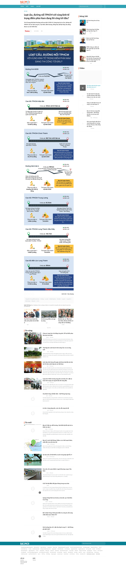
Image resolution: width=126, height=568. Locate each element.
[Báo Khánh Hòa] (44, 516)
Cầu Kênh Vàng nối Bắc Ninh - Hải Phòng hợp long (56, 394)
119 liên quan (50, 429)
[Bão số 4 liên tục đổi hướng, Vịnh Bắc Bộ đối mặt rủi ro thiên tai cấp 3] (33, 430)
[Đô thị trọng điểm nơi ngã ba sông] (49, 313)
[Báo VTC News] (44, 444)
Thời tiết (52, 550)
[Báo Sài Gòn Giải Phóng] (44, 456)
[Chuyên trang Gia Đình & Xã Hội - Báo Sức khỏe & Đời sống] (88, 128)
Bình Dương (27, 301)
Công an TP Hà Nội (82, 550)
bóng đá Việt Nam (94, 547)
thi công (42, 299)
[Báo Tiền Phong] (27, 31)
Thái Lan (94, 550)
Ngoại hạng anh (31, 550)
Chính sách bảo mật (23, 562)
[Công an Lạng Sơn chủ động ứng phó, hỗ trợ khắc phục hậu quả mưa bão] (33, 338)
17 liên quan (52, 382)
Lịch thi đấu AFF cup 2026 (44, 552)
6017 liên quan (51, 456)
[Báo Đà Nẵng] (43, 322)
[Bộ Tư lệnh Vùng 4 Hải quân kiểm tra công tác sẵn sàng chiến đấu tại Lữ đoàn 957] (33, 518)
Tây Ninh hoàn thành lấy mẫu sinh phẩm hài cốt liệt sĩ (31, 320)
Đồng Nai (33, 301)
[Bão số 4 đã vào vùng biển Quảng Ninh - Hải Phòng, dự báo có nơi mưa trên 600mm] (83, 113)
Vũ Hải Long (96, 552)
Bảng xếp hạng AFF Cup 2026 (63, 547)
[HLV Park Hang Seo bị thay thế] (83, 23)
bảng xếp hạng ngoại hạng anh (27, 547)
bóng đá (76, 550)
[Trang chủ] (25, 2)
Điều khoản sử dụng (23, 561)
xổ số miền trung (90, 552)
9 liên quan (52, 516)
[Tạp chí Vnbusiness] (44, 366)
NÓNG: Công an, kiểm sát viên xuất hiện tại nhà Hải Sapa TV (92, 49)
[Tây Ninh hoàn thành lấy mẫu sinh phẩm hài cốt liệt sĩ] (31, 313)
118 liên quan (95, 117)
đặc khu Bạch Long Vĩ (64, 550)
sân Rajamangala (86, 547)
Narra (84, 552)
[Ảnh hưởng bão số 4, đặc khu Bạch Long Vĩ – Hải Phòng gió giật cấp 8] (33, 532)
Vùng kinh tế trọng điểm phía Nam (32, 299)
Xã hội (25, 11)
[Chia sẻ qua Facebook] (25, 294)
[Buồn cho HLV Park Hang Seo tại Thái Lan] (83, 40)
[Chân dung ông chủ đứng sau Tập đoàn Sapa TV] (83, 31)
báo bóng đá (89, 550)
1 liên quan (51, 351)
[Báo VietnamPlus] (44, 351)
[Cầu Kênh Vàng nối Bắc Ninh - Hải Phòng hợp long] (33, 399)
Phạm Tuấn (55, 547)
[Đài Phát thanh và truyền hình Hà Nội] (44, 485)
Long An (63, 299)
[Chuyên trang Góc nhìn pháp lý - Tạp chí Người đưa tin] (88, 99)
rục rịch (46, 299)
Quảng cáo (22, 563)
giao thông (71, 550)
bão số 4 (80, 552)
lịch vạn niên (59, 552)
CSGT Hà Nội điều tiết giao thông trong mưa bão (56, 483)
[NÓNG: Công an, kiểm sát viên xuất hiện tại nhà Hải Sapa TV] (83, 49)
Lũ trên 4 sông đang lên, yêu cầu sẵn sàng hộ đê (56, 408)
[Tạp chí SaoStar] (87, 24)
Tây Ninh (59, 299)
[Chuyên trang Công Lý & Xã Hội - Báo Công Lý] (25, 324)
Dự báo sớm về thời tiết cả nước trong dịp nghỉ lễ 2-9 (57, 454)
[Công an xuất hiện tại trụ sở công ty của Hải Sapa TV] (83, 105)
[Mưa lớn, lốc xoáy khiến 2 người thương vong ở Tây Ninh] (33, 474)
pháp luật (47, 550)
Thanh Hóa (57, 550)
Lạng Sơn (65, 552)
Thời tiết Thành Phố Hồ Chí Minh (76, 547)
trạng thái (69, 299)
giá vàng (75, 552)
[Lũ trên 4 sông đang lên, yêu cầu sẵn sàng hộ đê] (33, 413)
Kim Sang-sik (100, 550)
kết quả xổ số (36, 547)
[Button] (105, 6)
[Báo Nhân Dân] (44, 337)
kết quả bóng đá (24, 550)
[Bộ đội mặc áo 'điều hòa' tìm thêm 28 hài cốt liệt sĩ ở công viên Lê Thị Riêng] (66, 313)
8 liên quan (51, 410)
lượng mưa (49, 547)
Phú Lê (100, 547)
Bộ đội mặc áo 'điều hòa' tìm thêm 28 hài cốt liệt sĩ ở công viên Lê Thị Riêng (65, 320)
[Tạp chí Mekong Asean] (43, 429)
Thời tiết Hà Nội (53, 552)
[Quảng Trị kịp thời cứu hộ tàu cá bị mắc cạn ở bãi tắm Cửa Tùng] (33, 503)
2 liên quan (51, 337)
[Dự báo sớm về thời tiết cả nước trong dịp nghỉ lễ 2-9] (33, 460)
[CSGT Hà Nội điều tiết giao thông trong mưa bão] (33, 488)
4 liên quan (92, 128)
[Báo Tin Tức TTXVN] (44, 501)
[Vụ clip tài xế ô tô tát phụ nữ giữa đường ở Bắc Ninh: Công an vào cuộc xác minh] (83, 96)
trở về (38, 301)
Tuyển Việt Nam (43, 547)
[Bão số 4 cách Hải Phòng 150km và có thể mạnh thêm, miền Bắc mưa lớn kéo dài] (33, 445)
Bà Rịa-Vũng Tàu (53, 299)
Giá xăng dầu (23, 552)
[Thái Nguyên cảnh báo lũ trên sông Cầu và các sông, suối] (33, 353)
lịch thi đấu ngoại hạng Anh (32, 552)
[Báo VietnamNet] (59, 324)
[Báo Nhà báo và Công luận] (44, 382)
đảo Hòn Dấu (70, 552)
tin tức (37, 550)
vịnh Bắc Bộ (42, 550)
